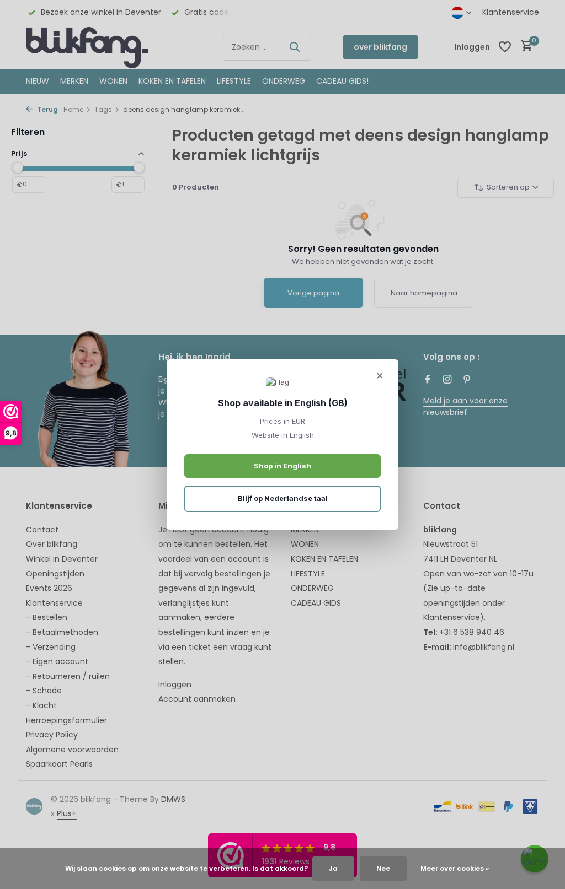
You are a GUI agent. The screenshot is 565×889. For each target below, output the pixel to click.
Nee (383, 868)
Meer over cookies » (454, 868)
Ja (333, 868)
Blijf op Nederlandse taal (283, 498)
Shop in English (282, 465)
